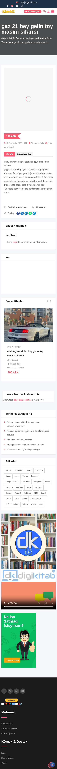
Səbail (13, 364)
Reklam (8, 493)
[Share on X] (22, 213)
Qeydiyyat (38, 487)
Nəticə (29, 487)
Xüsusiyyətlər (36, 499)
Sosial (43, 493)
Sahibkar (27, 493)
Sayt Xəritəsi (7, 723)
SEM (36, 493)
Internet (47, 482)
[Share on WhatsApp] (30, 213)
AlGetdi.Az (19, 470)
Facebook (34, 476)
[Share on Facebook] (18, 213)
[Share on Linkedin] (26, 213)
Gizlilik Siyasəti (8, 733)
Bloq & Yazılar (7, 758)
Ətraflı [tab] (9, 154)
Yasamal (35, 143)
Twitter (8, 499)
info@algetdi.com (28, 2)
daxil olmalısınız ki (22, 400)
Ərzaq (41, 504)
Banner (8, 476)
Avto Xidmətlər (13, 347)
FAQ (3, 753)
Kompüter (9, 487)
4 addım (9, 470)
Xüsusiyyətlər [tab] (24, 154)
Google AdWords (12, 482)
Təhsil (24, 499)
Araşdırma (39, 470)
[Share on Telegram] (34, 213)
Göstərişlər (26, 482)
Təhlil (17, 499)
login (15, 242)
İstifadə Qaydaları (12, 504)
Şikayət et (40, 207)
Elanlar (25, 476)
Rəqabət (18, 493)
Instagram (37, 482)
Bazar (17, 476)
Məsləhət (19, 487)
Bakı (42, 143)
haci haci (11, 235)
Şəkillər (25, 504)
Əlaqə (29, 449)
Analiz (29, 470)
